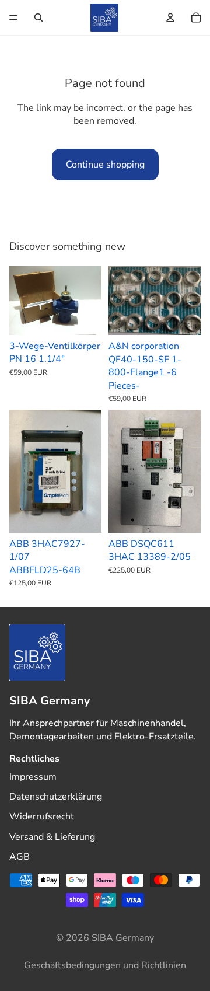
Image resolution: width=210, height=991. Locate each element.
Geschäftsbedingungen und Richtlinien (105, 965)
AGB (19, 856)
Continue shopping (105, 164)
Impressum (33, 776)
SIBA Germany (123, 937)
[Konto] (170, 17)
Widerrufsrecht (41, 817)
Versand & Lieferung (52, 837)
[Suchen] (38, 17)
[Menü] (13, 17)
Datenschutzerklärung (55, 796)
